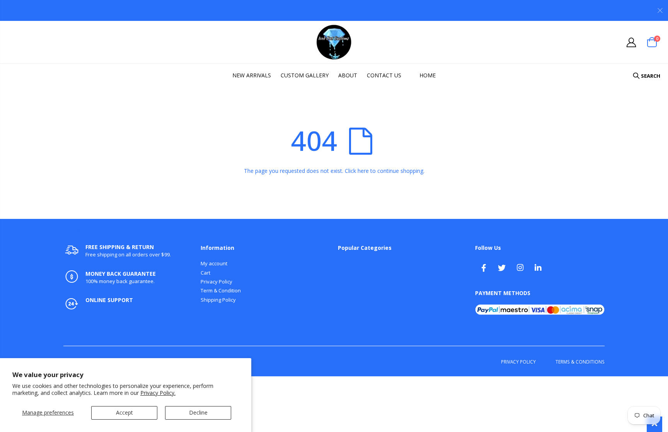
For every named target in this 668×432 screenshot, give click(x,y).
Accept (124, 412)
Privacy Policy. (158, 392)
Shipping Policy (218, 299)
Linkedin (538, 267)
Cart (205, 272)
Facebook (483, 267)
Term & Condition (221, 290)
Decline (198, 412)
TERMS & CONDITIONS (580, 362)
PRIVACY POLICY (518, 362)
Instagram (520, 267)
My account (214, 263)
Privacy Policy (216, 281)
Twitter (502, 267)
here (363, 170)
